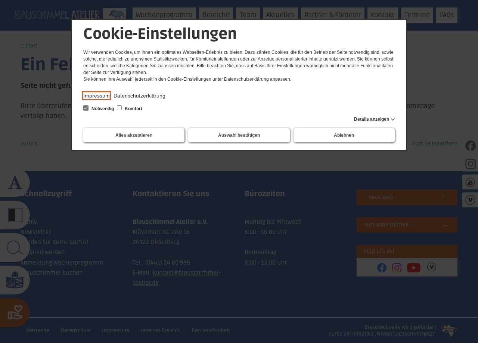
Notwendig (102, 108)
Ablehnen (344, 135)
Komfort (133, 108)
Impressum (96, 96)
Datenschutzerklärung (139, 96)
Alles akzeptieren (133, 135)
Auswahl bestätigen (239, 135)
